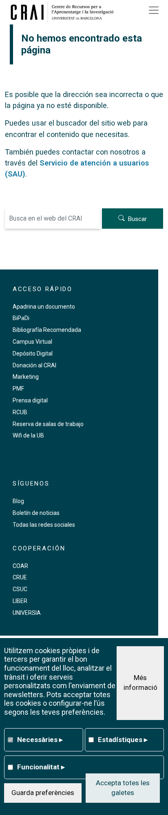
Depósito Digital (33, 353)
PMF (18, 388)
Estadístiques (123, 739)
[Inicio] (65, 12)
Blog (18, 501)
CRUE (20, 577)
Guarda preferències (42, 792)
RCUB (20, 412)
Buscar (137, 219)
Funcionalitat (41, 767)
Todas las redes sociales (44, 524)
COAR (20, 566)
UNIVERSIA (27, 613)
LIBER (20, 601)
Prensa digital (30, 400)
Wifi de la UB (28, 435)
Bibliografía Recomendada (47, 330)
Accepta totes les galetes (123, 788)
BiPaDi (21, 318)
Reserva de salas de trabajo (48, 424)
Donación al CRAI (34, 365)
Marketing (26, 376)
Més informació (140, 682)
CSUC (20, 589)
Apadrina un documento (44, 306)
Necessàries (40, 739)
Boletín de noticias (36, 513)
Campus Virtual (32, 341)
